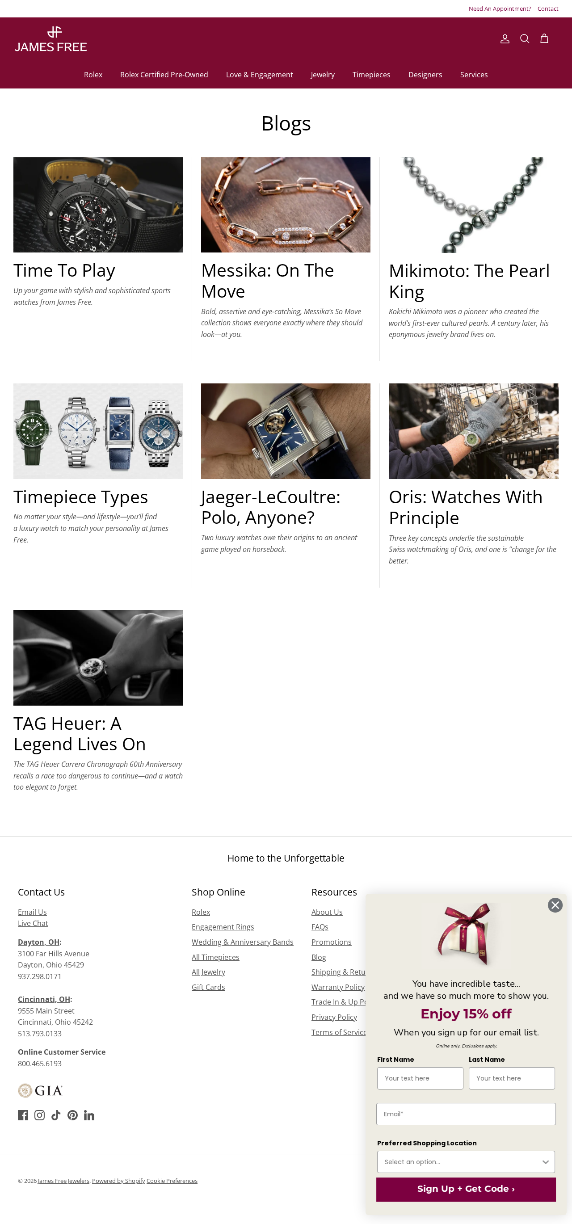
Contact (548, 8)
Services (474, 75)
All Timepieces (216, 957)
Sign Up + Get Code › (462, 1189)
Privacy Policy (334, 1017)
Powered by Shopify (118, 1181)
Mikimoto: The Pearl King (469, 280)
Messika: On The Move (267, 280)
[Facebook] (23, 1115)
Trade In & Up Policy (345, 1002)
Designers (425, 75)
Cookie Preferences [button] (172, 1181)
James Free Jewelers (63, 1181)
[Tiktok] (56, 1115)
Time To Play (64, 270)
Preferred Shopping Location (423, 1143)
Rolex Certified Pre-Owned (164, 75)
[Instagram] (39, 1115)
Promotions (331, 942)
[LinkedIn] (89, 1115)
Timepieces (372, 75)
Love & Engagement (259, 75)
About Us (327, 912)
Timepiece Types (80, 496)
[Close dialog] (551, 905)
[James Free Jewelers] (50, 39)
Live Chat (33, 923)
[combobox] (459, 1162)
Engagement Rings (223, 927)
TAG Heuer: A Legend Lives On (79, 733)
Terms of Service (339, 1032)
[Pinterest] (72, 1115)
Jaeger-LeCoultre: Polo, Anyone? (271, 506)
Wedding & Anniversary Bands (243, 942)
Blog (318, 957)
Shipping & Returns (344, 972)
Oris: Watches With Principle (466, 506)
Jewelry (323, 75)
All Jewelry (208, 972)
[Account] (503, 39)
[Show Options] (542, 1162)
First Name (392, 1059)
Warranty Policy (338, 987)
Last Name (483, 1059)
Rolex (93, 75)
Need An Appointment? (500, 8)
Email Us (32, 912)
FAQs (319, 927)
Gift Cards (208, 987)
